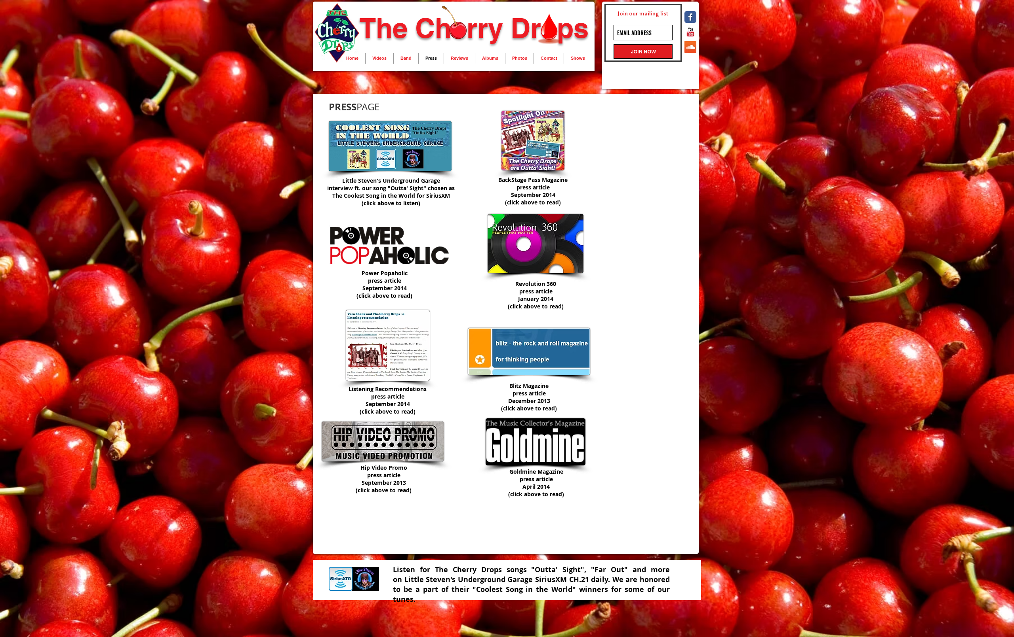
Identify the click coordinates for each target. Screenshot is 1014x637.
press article (533, 187)
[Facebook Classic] (690, 17)
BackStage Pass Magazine (533, 179)
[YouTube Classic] (690, 32)
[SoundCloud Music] (690, 47)
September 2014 (533, 194)
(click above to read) (533, 202)
